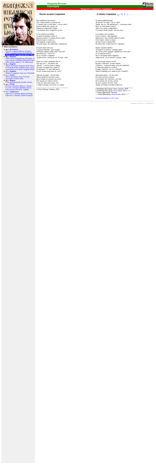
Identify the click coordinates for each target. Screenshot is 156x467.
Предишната (85, 9)
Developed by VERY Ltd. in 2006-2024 (142, 103)
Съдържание (107, 9)
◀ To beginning (147, 9)
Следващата (96, 9)
